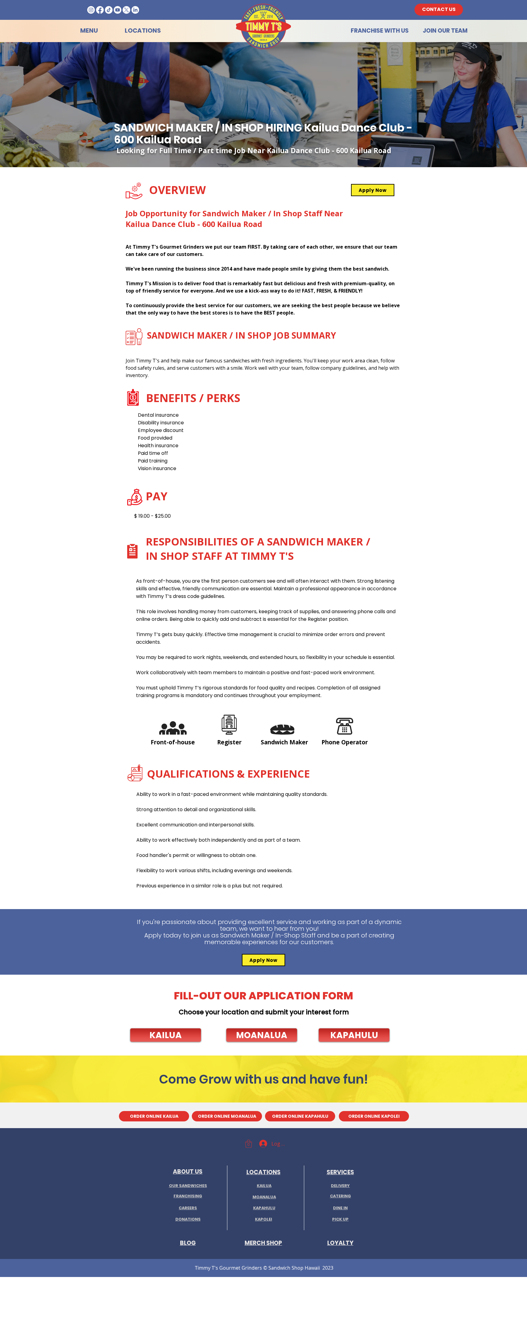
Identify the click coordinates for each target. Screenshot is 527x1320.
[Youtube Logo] (117, 10)
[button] (165, 1035)
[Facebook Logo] (100, 10)
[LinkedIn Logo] (135, 10)
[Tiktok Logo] (109, 10)
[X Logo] (126, 10)
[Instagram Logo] (91, 10)
